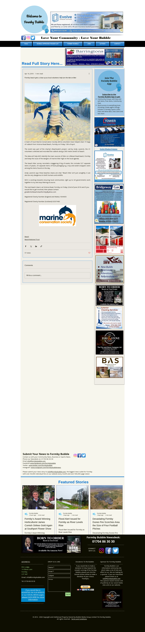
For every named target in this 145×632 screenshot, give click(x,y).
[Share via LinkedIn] (36, 246)
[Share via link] (41, 246)
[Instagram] (28, 38)
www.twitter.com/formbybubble (40, 465)
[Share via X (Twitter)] (31, 246)
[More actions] (89, 73)
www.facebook (35, 463)
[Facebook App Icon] (23, 38)
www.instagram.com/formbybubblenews (46, 467)
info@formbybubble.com (36, 461)
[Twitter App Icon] (33, 38)
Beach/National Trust (32, 239)
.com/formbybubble (48, 463)
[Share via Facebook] (26, 246)
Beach (27, 237)
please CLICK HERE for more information (33, 598)
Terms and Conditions (79, 619)
